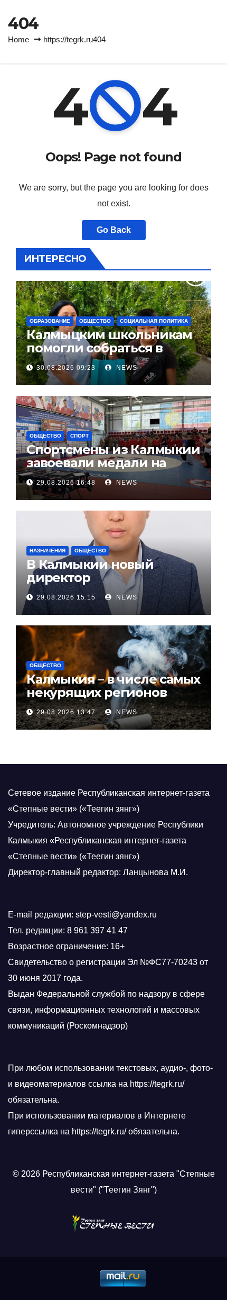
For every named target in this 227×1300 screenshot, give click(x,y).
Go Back (114, 229)
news (125, 367)
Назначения (47, 550)
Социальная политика (154, 321)
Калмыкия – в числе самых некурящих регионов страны (113, 692)
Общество (95, 321)
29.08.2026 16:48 (66, 482)
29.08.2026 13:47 (66, 712)
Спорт (79, 436)
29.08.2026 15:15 (66, 597)
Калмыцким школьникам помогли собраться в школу (109, 348)
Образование (50, 321)
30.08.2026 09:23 (66, 367)
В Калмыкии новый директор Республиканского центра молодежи (111, 584)
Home (18, 39)
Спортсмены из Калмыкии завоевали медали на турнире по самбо (113, 463)
